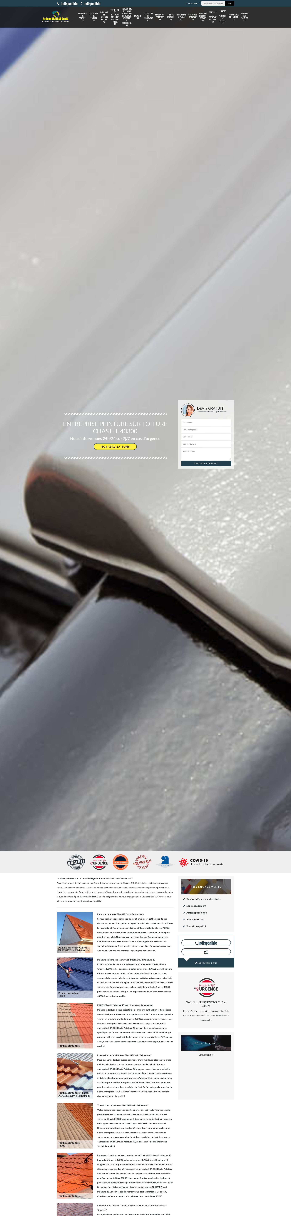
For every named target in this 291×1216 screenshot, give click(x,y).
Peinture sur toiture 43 (244, 17)
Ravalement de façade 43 (181, 17)
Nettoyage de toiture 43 (93, 17)
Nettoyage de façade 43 (192, 17)
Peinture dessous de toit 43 (203, 17)
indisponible (69, 3)
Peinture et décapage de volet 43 (212, 17)
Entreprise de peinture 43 (82, 17)
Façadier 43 (137, 17)
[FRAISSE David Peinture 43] (56, 17)
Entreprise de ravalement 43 (148, 17)
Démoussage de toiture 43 (234, 17)
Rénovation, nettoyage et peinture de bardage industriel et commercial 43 (127, 17)
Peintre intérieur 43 (170, 17)
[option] (145, 486)
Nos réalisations (115, 446)
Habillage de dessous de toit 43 (104, 17)
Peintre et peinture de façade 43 (222, 17)
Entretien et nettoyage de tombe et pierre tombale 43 (115, 17)
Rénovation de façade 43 (159, 17)
